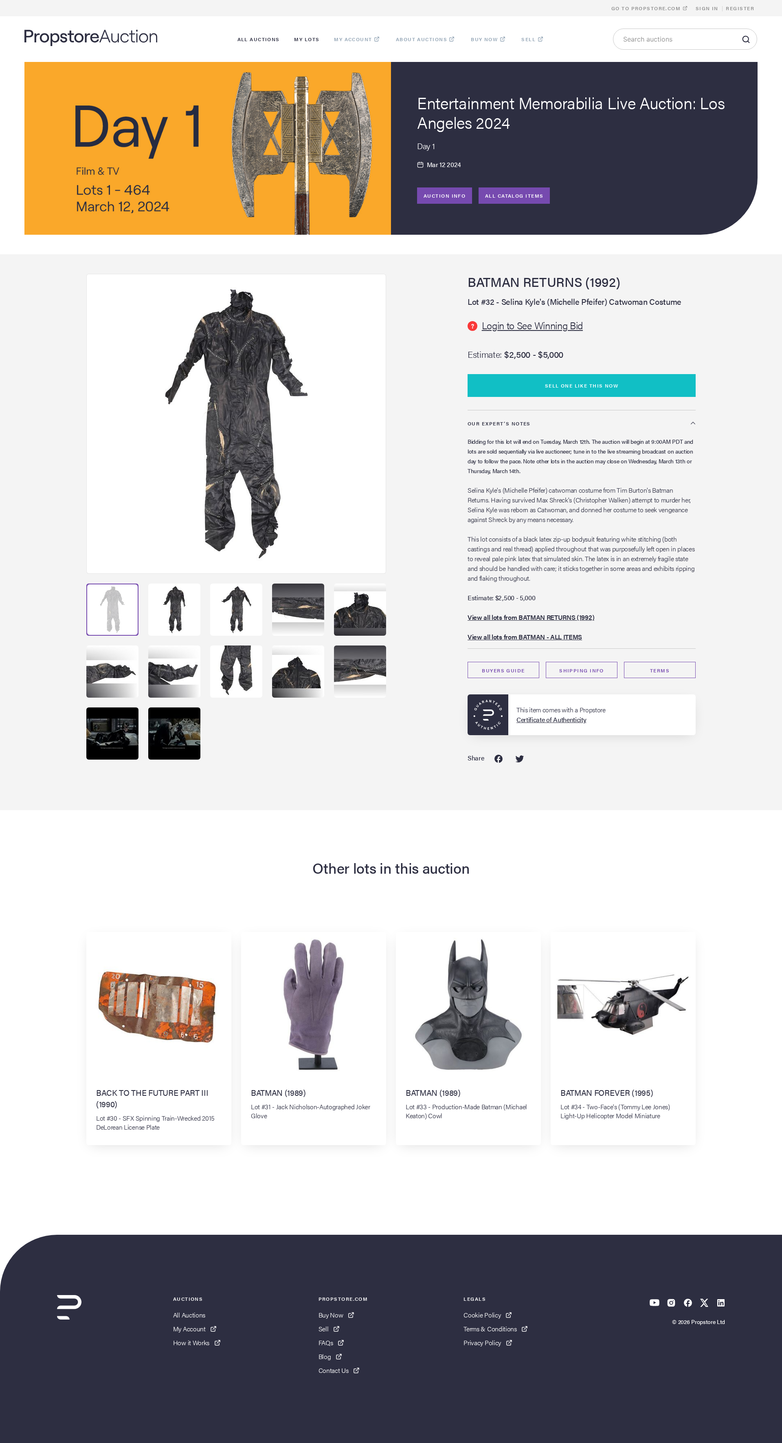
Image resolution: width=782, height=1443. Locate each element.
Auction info (445, 195)
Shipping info (581, 670)
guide (503, 670)
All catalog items (514, 195)
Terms (660, 670)
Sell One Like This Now (582, 385)
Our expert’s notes (499, 423)
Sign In (707, 8)
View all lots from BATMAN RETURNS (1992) (531, 617)
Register (740, 8)
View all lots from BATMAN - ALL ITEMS (525, 636)
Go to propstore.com (647, 8)
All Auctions (189, 1315)
